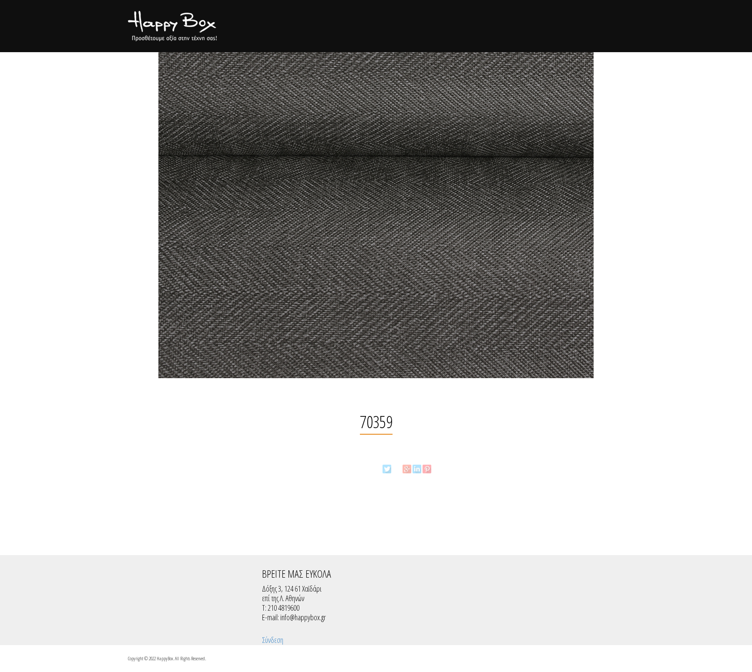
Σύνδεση (272, 640)
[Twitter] (387, 469)
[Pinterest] (427, 469)
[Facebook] (397, 469)
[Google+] (407, 469)
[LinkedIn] (417, 469)
